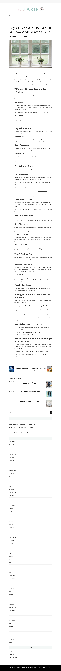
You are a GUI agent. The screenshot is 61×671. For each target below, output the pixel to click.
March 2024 (11, 489)
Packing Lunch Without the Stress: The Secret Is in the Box (21, 427)
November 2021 (12, 578)
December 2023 (12, 499)
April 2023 (11, 524)
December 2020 (12, 613)
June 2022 (11, 556)
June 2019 (11, 642)
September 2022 (12, 546)
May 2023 (11, 521)
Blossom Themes (41, 667)
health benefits (41, 141)
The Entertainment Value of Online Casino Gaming (19, 421)
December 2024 (12, 460)
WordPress (11, 668)
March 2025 (11, 451)
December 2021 (12, 575)
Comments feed (13, 657)
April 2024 (11, 486)
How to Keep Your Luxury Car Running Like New (19, 432)
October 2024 (12, 467)
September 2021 (12, 585)
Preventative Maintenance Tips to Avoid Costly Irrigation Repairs (22, 424)
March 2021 (11, 604)
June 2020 (11, 626)
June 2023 (11, 518)
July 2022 (11, 553)
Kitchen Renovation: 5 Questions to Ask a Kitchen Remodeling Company (30, 382)
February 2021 (12, 607)
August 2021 (12, 588)
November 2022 (12, 540)
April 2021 (11, 601)
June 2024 (11, 479)
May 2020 (11, 629)
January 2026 (12, 441)
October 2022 (12, 543)
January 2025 (12, 457)
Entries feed (12, 654)
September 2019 (12, 636)
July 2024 (11, 476)
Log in (10, 651)
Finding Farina (18, 667)
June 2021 (11, 594)
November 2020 (12, 617)
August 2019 (12, 639)
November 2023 (12, 502)
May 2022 (11, 559)
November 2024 (12, 463)
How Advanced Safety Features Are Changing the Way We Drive (22, 429)
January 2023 (12, 534)
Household (11, 381)
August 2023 (12, 511)
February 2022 (12, 569)
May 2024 (11, 483)
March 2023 (11, 527)
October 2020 (12, 620)
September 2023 (12, 508)
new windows (24, 73)
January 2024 (12, 495)
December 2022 (12, 537)
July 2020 (11, 623)
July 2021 (11, 591)
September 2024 (12, 470)
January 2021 (12, 610)
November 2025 (12, 444)
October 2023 (12, 505)
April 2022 (11, 562)
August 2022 (12, 550)
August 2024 (12, 473)
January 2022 (12, 572)
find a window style (42, 191)
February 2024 (12, 492)
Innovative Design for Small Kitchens (29, 401)
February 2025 (12, 454)
